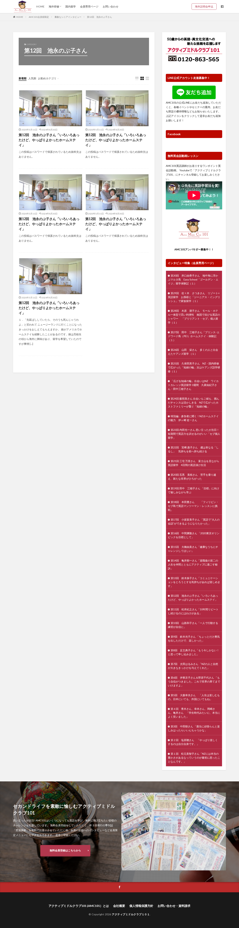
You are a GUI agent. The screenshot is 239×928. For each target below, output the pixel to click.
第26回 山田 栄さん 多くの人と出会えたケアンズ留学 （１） (193, 351)
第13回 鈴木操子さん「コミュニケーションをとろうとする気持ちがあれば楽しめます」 (194, 582)
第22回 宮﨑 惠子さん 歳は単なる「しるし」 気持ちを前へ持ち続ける (193, 449)
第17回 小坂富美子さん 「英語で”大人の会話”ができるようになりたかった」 (194, 521)
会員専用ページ (89, 6)
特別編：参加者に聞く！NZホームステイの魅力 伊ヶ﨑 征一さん (193, 418)
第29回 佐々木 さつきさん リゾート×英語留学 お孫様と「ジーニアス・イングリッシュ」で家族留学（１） (194, 297)
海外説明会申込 (205, 6)
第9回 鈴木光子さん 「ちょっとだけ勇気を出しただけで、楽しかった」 (194, 638)
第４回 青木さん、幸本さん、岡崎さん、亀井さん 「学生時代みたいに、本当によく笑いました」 (194, 712)
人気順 (32, 78)
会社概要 (119, 905)
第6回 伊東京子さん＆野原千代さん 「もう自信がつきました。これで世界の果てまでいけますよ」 (194, 681)
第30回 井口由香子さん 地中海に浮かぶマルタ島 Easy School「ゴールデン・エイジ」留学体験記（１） (193, 279)
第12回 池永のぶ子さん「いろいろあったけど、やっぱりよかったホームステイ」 (49, 140)
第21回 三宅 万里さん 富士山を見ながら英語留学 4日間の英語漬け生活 (193, 463)
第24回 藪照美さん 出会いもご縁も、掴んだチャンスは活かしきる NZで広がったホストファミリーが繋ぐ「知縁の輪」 (193, 402)
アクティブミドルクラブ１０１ (131, 914)
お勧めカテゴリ (47, 78)
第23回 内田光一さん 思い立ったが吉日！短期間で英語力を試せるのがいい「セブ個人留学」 (194, 433)
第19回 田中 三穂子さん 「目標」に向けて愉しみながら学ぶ (193, 490)
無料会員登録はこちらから (65, 850)
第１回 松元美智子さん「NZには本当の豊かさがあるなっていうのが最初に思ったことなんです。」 (194, 757)
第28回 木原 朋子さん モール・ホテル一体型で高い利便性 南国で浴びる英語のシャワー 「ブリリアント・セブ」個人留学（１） (194, 316)
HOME (40, 6)
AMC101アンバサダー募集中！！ (194, 249)
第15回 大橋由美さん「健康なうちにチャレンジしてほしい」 (193, 548)
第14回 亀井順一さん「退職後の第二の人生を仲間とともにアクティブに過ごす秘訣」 (193, 564)
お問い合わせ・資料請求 (174, 905)
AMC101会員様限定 (39, 17)
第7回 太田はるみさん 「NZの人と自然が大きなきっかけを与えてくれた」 (193, 665)
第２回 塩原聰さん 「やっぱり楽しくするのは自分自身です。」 (193, 742)
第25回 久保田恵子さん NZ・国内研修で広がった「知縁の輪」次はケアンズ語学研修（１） (194, 367)
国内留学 (70, 6)
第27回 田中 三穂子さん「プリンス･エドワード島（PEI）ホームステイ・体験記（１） (193, 336)
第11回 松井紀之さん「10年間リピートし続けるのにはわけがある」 (193, 611)
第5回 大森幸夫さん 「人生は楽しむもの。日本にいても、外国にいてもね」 (194, 697)
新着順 (23, 78)
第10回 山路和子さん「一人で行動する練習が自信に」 (193, 624)
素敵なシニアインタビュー (68, 17)
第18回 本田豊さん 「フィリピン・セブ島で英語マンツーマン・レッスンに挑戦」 (193, 505)
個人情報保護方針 (141, 905)
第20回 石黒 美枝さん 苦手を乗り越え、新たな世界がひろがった (192, 476)
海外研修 (54, 6)
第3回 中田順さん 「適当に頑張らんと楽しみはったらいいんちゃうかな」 (194, 728)
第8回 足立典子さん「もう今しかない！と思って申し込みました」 (193, 652)
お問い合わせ (110, 6)
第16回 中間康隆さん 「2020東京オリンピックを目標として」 (193, 535)
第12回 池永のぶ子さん (99, 17)
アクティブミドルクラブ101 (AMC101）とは (79, 905)
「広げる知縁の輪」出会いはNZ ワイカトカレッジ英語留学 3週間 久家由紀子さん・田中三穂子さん (193, 384)
